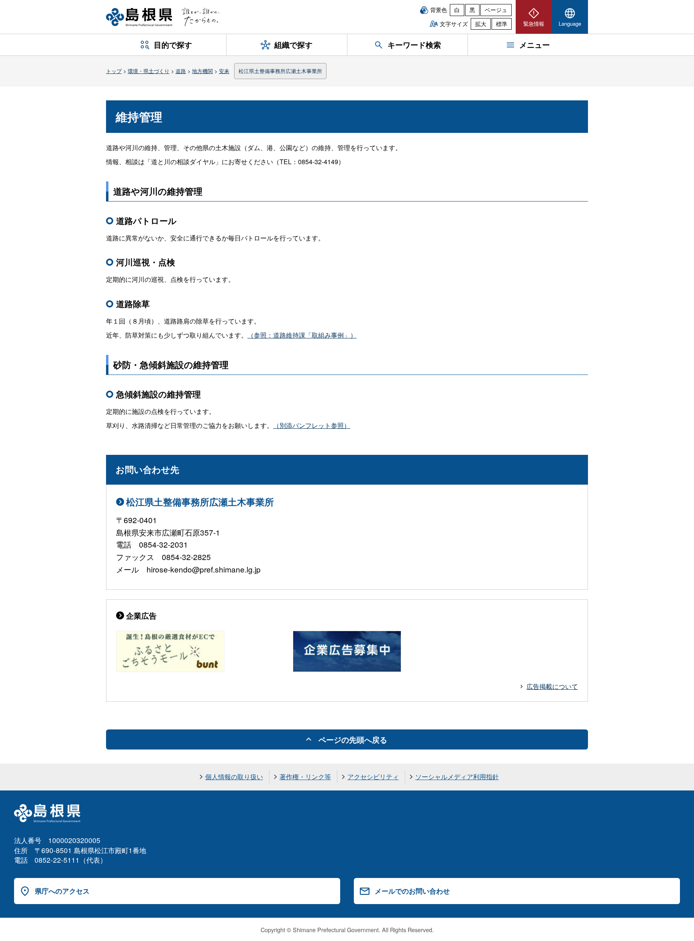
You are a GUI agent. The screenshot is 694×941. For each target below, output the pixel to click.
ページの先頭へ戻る (352, 739)
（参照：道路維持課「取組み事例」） (302, 335)
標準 (501, 24)
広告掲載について (552, 686)
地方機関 (202, 71)
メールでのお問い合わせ (412, 891)
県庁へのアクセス (62, 891)
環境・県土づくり (148, 71)
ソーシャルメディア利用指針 (457, 776)
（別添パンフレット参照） (311, 425)
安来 (224, 71)
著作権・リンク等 (305, 776)
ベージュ (496, 10)
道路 (181, 71)
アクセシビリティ (373, 776)
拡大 (480, 24)
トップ (114, 71)
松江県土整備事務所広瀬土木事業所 (280, 71)
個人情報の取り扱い (234, 776)
